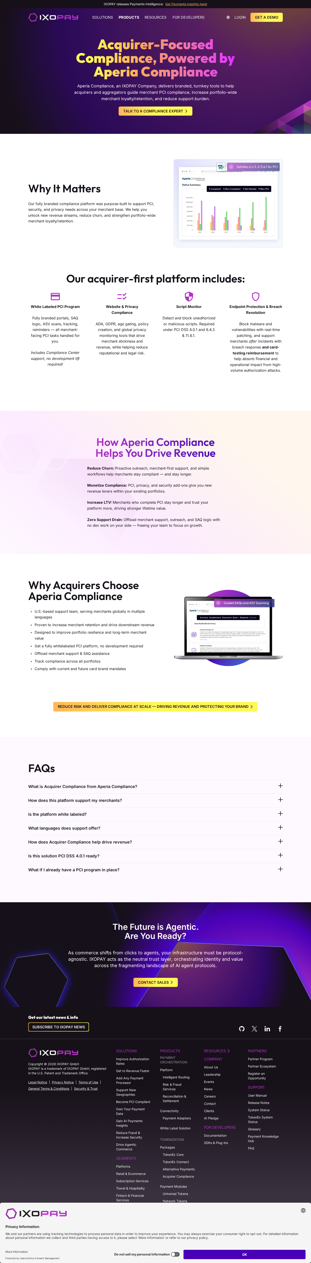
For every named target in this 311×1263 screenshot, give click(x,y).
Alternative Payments (179, 1169)
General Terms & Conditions (48, 1088)
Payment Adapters (177, 1118)
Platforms (123, 1166)
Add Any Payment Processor (129, 1080)
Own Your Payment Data (130, 1111)
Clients (209, 1111)
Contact (210, 1103)
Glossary (254, 1129)
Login (240, 17)
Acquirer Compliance (178, 1176)
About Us (211, 1067)
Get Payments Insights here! (186, 4)
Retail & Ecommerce (131, 1174)
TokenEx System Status (260, 1119)
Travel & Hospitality (130, 1188)
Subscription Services (132, 1181)
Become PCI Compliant (133, 1102)
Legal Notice (37, 1082)
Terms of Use (88, 1082)
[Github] (242, 1029)
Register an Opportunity (257, 1076)
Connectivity (169, 1111)
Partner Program (260, 1059)
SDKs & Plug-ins (216, 1143)
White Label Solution (175, 1128)
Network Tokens (175, 1201)
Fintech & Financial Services (130, 1198)
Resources (155, 17)
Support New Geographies (126, 1092)
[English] (53, 17)
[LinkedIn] (267, 1029)
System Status (259, 1110)
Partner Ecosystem (262, 1066)
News (208, 1089)
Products (129, 17)
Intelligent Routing (176, 1077)
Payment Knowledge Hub (263, 1138)
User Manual (257, 1095)
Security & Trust (86, 1088)
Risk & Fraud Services (172, 1087)
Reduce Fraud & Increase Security (129, 1135)
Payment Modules (173, 1186)
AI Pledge (211, 1118)
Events (209, 1082)
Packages (167, 1147)
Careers (210, 1096)
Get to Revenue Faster (132, 1071)
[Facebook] (280, 1029)
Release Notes (258, 1103)
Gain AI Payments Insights (129, 1123)
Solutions (102, 17)
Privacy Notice (63, 1082)
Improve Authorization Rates (132, 1061)
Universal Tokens (175, 1194)
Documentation (215, 1135)
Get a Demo (266, 17)
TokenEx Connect (176, 1162)
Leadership (212, 1074)
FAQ (251, 1148)
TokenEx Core (173, 1154)
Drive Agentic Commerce (126, 1147)
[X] (254, 1029)
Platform (166, 1070)
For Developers (188, 17)
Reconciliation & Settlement (174, 1098)
